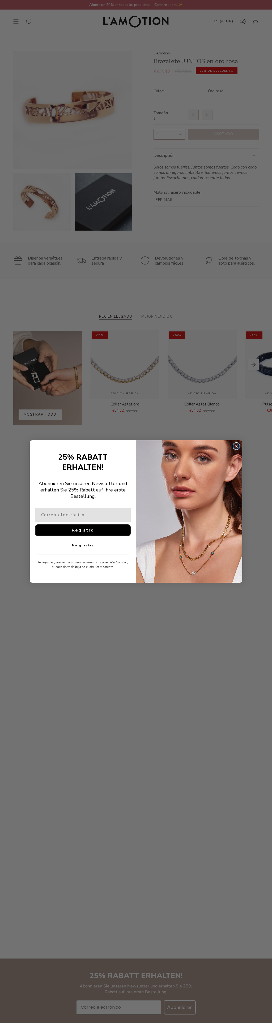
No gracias (83, 545)
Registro (83, 530)
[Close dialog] (236, 446)
